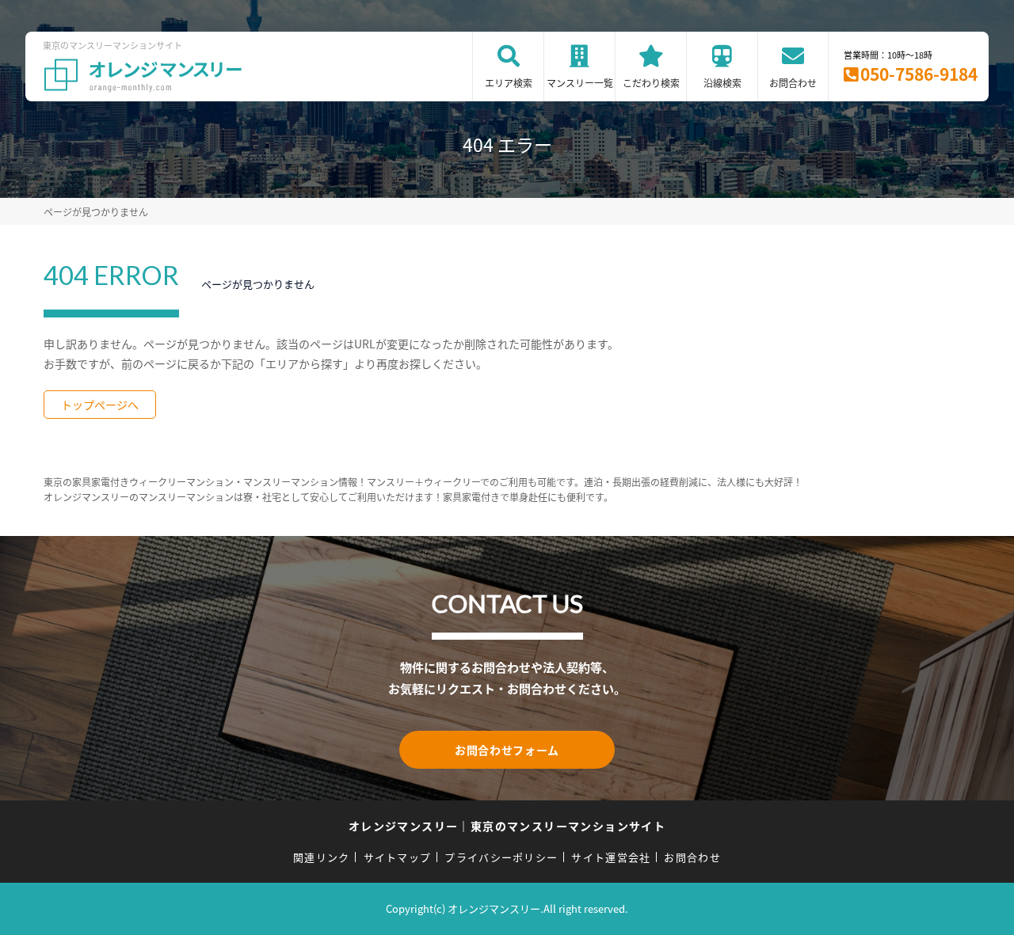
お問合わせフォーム (507, 750)
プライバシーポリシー (501, 857)
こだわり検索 (651, 82)
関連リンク (321, 857)
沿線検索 (722, 82)
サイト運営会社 (610, 857)
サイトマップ (398, 857)
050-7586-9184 (919, 74)
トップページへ (100, 404)
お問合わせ (793, 82)
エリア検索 (508, 82)
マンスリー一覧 (580, 82)
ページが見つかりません (96, 212)
